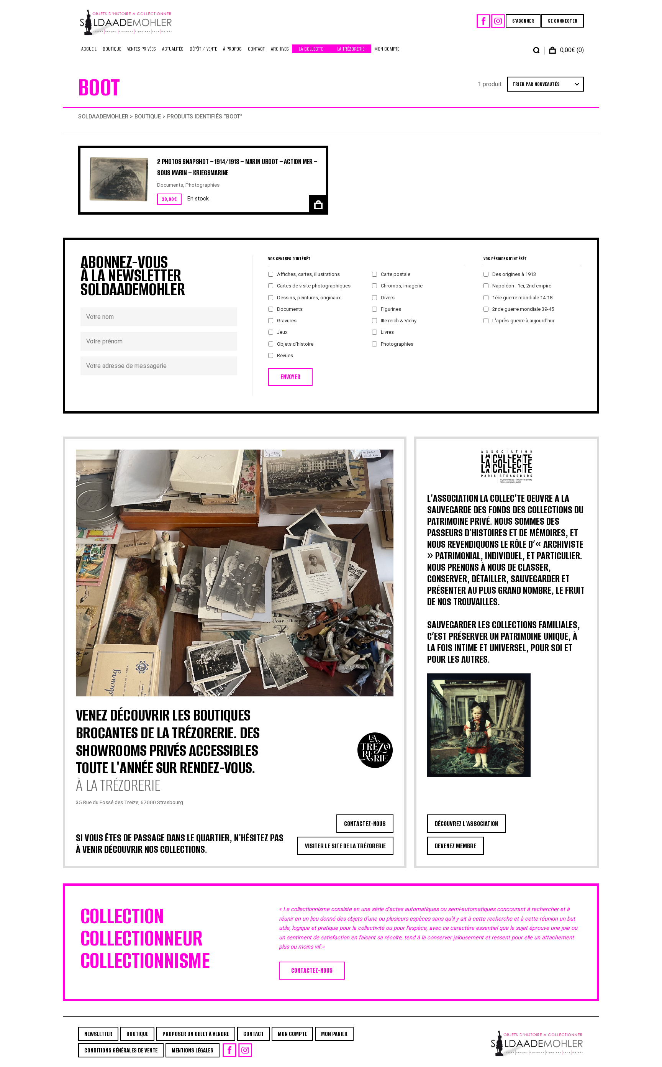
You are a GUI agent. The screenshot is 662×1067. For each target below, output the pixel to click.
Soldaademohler (103, 116)
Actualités (173, 49)
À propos (232, 49)
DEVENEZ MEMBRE (455, 845)
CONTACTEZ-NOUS (365, 823)
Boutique (112, 49)
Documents (170, 185)
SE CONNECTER (562, 21)
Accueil (89, 49)
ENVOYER (290, 377)
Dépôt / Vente (203, 49)
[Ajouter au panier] (317, 203)
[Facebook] (483, 21)
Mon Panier (334, 1034)
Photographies (202, 185)
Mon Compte (386, 49)
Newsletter (98, 1034)
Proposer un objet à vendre (195, 1034)
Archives (280, 49)
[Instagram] (498, 21)
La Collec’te (311, 49)
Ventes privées (141, 49)
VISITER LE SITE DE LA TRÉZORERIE (345, 845)
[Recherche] (536, 50)
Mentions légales (192, 1050)
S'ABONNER (523, 21)
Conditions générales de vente (120, 1050)
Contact (256, 49)
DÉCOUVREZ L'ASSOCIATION (466, 823)
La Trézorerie (350, 49)
